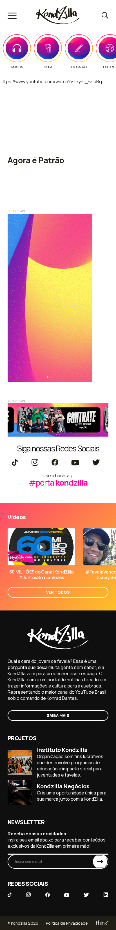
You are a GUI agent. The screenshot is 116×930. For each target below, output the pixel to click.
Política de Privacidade (67, 923)
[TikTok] (15, 463)
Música (17, 67)
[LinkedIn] (105, 895)
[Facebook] (54, 463)
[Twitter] (96, 463)
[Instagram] (34, 463)
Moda (48, 67)
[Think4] (101, 923)
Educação (79, 67)
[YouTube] (75, 463)
